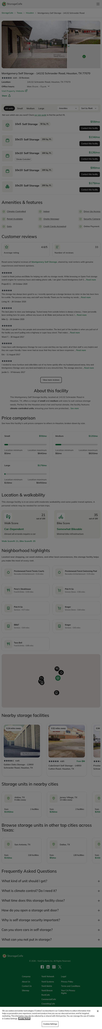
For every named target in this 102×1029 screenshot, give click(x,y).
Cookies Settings (50, 1024)
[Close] (98, 1011)
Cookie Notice (24, 1019)
